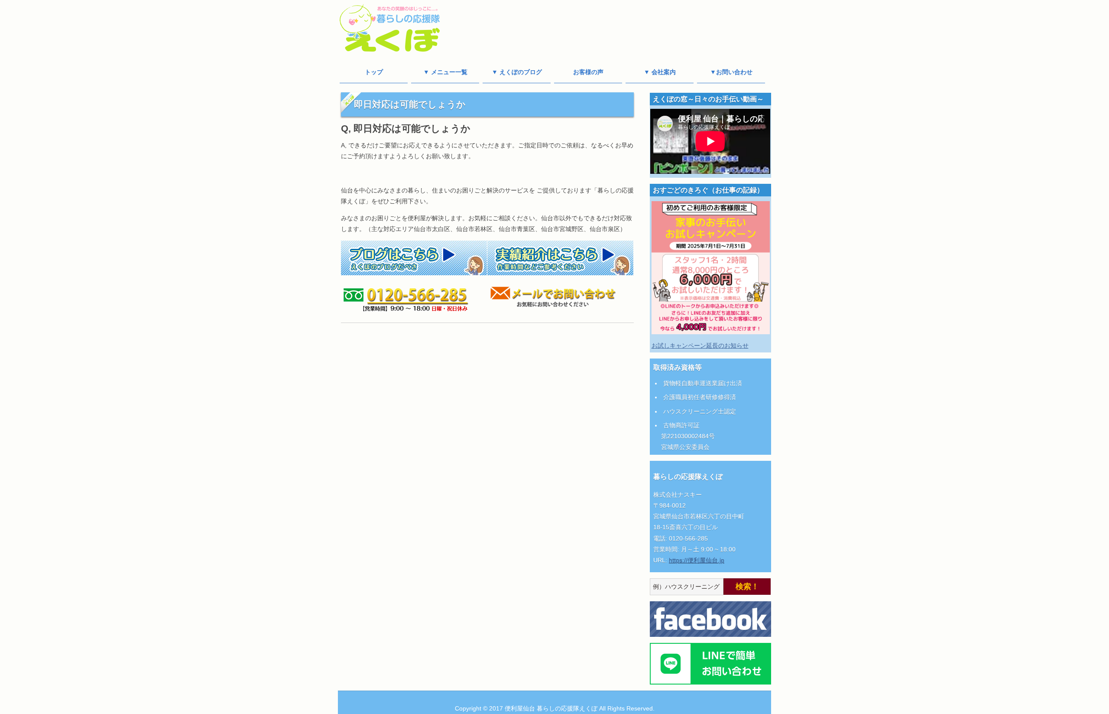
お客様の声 (588, 71)
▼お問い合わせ (731, 71)
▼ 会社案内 (660, 71)
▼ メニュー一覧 (445, 71)
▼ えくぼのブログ (517, 71)
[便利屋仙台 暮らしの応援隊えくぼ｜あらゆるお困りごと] (390, 47)
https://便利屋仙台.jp (696, 560)
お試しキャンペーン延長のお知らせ (700, 345)
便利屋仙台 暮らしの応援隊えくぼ (551, 708)
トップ (374, 71)
